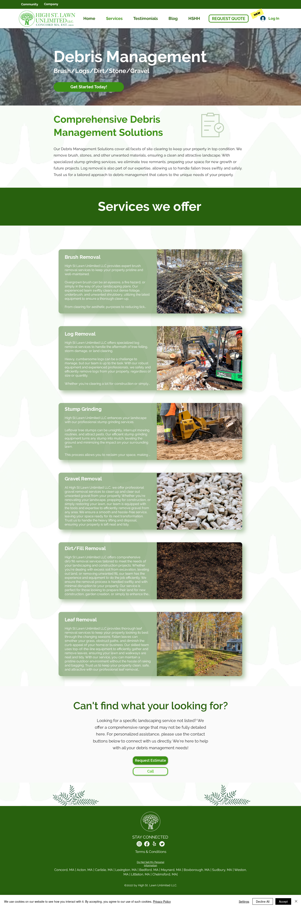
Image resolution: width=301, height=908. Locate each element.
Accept (283, 901)
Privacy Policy (162, 901)
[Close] (296, 901)
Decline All (262, 901)
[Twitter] (162, 844)
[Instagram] (139, 844)
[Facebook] (146, 844)
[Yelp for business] (154, 844)
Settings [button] (244, 901)
